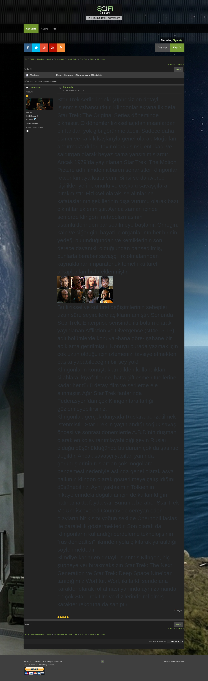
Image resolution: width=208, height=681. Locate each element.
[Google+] (44, 47)
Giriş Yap (162, 47)
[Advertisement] (165, 671)
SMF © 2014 (40, 661)
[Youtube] (53, 47)
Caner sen (34, 87)
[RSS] (61, 47)
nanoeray (43, 665)
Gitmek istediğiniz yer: (158, 641)
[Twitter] (36, 47)
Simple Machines (54, 661)
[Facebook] (28, 47)
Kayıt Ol (177, 47)
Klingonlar (68, 87)
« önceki (172, 65)
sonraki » (180, 65)
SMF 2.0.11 (28, 661)
